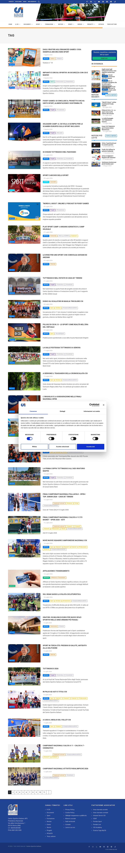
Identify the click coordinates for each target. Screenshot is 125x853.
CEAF (95, 818)
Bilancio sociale (70, 818)
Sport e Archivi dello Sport (56, 175)
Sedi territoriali (70, 821)
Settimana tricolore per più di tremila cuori (109, 163)
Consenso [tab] (33, 411)
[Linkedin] (103, 1)
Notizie (49, 821)
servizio (12, 585)
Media (24, 1)
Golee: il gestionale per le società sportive (109, 144)
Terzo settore (51, 836)
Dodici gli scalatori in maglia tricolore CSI (63, 301)
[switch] (51, 438)
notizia (12, 64)
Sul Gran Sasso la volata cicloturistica (62, 594)
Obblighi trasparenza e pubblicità (76, 815)
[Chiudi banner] (103, 405)
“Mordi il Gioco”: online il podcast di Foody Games (66, 203)
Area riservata (32, 1)
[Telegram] (111, 1)
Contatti (11, 1)
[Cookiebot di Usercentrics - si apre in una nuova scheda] (90, 404)
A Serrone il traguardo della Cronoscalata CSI (65, 373)
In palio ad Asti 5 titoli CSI (55, 692)
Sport (48, 815)
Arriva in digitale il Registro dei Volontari (108, 156)
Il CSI (48, 809)
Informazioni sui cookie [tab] (92, 411)
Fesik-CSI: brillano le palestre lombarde (108, 150)
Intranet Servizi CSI (99, 815)
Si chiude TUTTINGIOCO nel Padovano (59, 152)
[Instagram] (91, 1)
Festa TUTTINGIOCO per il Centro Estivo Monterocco (108, 128)
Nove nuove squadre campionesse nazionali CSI (65, 540)
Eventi (49, 824)
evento (12, 190)
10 (40, 792)
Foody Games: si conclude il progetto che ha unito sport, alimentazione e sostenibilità (109, 84)
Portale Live (97, 824)
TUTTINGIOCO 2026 (50, 669)
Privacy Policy (69, 809)
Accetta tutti (90, 447)
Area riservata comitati (100, 812)
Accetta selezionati (62, 447)
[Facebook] (87, 1)
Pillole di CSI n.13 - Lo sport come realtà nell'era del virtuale (109, 111)
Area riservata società (100, 809)
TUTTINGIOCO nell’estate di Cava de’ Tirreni (62, 278)
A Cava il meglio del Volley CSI (57, 720)
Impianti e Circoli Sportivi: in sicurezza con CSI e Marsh (108, 76)
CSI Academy (97, 827)
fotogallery (13, 509)
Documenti (50, 812)
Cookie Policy (69, 812)
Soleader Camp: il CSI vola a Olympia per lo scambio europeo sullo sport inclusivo (109, 89)
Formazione (50, 818)
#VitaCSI (50, 833)
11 (44, 792)
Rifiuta (34, 447)
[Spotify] (107, 1)
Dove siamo (18, 1)
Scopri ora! (104, 58)
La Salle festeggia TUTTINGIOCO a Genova (61, 348)
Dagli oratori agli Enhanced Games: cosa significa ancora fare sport (109, 71)
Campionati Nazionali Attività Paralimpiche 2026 (65, 769)
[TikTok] (115, 1)
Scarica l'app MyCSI (99, 830)
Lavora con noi (70, 827)
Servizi (49, 827)
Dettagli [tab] (62, 411)
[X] (95, 1)
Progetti (49, 830)
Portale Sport (97, 821)
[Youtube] (99, 1)
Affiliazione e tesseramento (56, 571)
